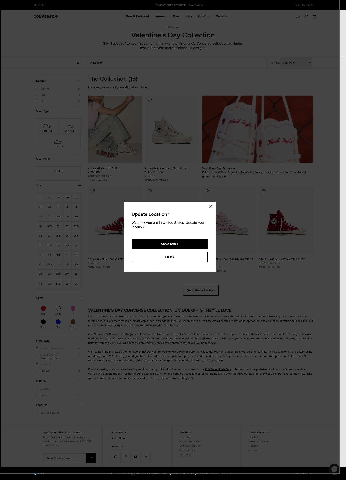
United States (169, 244)
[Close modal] (212, 206)
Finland (169, 257)
